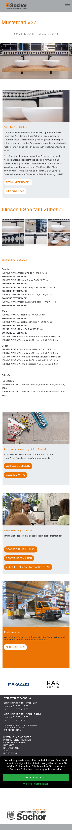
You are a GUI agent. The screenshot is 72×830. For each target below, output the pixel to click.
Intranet (8, 745)
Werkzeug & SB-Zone (18, 466)
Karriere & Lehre (14, 743)
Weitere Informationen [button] (36, 784)
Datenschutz (11, 748)
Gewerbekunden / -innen (20, 549)
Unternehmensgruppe (17, 737)
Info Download (15, 191)
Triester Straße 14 (17, 698)
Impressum (10, 753)
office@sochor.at (12, 730)
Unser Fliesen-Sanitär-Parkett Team (28, 567)
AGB (5, 751)
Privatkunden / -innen (19, 558)
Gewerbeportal (15, 475)
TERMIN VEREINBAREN (18, 182)
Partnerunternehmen (17, 740)
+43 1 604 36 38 (15, 728)
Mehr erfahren (15, 647)
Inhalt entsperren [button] (36, 777)
